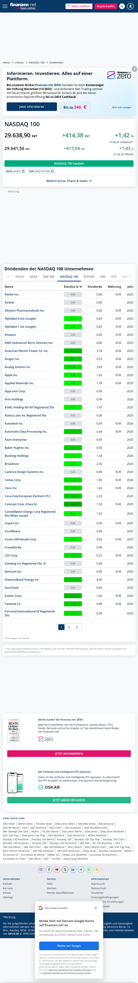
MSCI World (75, 847)
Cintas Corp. (13, 480)
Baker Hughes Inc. (17, 448)
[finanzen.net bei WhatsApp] (89, 869)
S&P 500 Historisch (68, 850)
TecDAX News (44, 823)
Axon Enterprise (16, 440)
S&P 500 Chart (32, 847)
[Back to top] (128, 978)
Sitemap (8, 897)
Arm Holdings (14, 399)
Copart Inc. (12, 523)
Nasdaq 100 (64, 839)
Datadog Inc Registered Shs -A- (26, 563)
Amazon (10, 335)
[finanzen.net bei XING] (81, 869)
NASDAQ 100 (36, 62)
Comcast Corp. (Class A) (21, 504)
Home (6, 62)
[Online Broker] (24, 8)
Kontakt (7, 884)
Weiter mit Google (69, 946)
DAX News (9, 823)
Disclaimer (97, 893)
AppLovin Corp (15, 391)
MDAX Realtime (97, 835)
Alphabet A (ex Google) (20, 319)
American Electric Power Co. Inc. (27, 351)
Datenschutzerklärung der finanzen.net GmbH (70, 969)
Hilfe (49, 884)
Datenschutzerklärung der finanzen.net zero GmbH (67, 973)
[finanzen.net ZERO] (119, 78)
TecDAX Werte (50, 831)
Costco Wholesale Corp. (21, 539)
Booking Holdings (17, 456)
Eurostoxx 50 (10, 854)
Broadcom (12, 464)
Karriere (8, 888)
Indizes (19, 62)
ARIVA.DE (13, 933)
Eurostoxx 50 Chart (14, 858)
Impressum (98, 884)
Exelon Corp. (13, 596)
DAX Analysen (73, 827)
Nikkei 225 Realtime (75, 854)
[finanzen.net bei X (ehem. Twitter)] (65, 869)
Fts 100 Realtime (102, 843)
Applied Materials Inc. (19, 383)
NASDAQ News (87, 823)
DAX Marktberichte (95, 827)
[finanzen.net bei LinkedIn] (73, 869)
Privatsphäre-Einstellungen (107, 902)
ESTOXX (89, 277)
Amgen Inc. (12, 359)
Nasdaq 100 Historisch (63, 843)
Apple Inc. (11, 375)
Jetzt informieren (31, 107)
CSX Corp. (11, 555)
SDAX (33, 277)
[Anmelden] (130, 6)
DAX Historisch (76, 835)
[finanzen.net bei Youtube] (57, 869)
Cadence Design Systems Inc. (24, 472)
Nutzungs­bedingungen (105, 897)
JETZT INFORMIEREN (69, 754)
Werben (51, 888)
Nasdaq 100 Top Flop (87, 839)
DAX (24, 827)
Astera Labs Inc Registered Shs (26, 415)
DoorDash (12, 588)
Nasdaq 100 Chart (114, 839)
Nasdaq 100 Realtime (16, 839)
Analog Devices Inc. (18, 367)
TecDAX (56, 858)
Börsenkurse (106, 823)
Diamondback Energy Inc (22, 580)
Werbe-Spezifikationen (60, 893)
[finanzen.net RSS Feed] (97, 869)
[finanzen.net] (23, 4)
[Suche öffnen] (122, 6)
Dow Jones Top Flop (33, 835)
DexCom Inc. (13, 572)
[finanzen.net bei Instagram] (41, 869)
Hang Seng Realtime (76, 858)
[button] (79, 6)
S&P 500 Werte (11, 847)
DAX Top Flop (11, 835)
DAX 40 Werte (11, 827)
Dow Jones (91, 831)
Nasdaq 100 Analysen (16, 843)
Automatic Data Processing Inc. (26, 432)
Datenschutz (98, 888)
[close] (96, 908)
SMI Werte (35, 858)
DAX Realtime (38, 827)
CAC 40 (127, 277)
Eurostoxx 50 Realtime (103, 854)
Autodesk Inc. (14, 423)
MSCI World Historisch (16, 850)
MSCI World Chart (95, 847)
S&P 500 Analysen (43, 850)
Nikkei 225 (53, 854)
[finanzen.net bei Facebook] (49, 869)
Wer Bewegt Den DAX (15, 831)
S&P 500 (48, 277)
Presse (7, 893)
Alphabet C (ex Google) (20, 327)
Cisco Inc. (11, 488)
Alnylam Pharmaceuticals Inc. (25, 310)
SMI (102, 277)
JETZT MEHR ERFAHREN (69, 800)
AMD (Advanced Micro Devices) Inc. (29, 343)
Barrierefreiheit (100, 906)
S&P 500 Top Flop (119, 847)
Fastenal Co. (13, 604)
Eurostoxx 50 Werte (32, 854)
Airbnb (9, 302)
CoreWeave (12, 531)
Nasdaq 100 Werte (43, 839)
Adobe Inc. (12, 294)
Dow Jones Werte (72, 831)
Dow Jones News (65, 823)
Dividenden (56, 62)
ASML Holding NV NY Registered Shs (29, 407)
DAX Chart (55, 827)
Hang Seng (89, 850)
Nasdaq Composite (110, 850)
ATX (114, 277)
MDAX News (25, 823)
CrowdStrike (13, 547)
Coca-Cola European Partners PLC (28, 496)
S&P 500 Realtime (54, 847)
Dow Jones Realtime (112, 831)
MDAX (19, 277)
